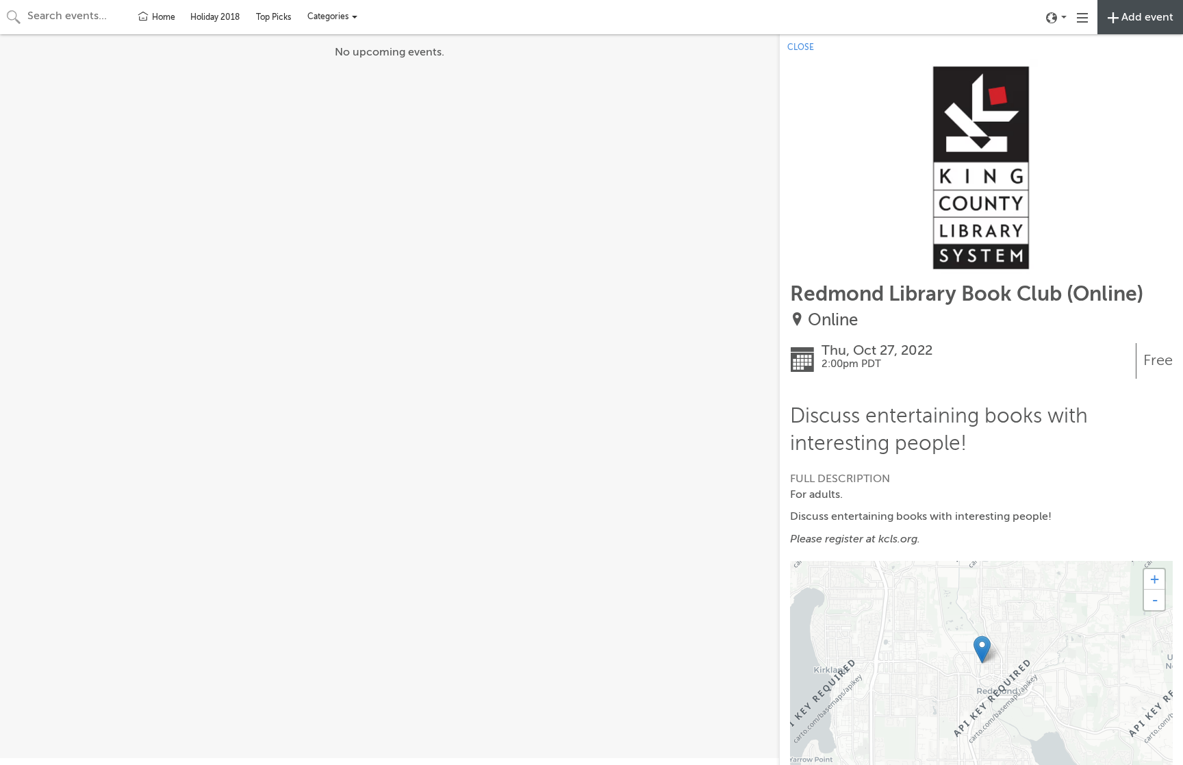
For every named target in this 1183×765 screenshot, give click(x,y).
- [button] (1155, 600)
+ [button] (1154, 579)
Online (833, 320)
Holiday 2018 (215, 17)
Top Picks (273, 17)
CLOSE (800, 47)
